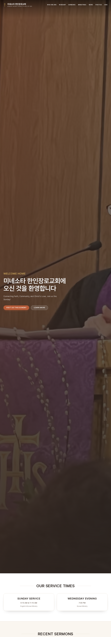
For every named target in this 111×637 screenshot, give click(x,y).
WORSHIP (62, 5)
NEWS (91, 5)
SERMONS (71, 5)
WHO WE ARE (51, 5)
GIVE (106, 5)
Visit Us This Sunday (16, 308)
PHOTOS (98, 5)
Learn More (39, 308)
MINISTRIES (82, 5)
